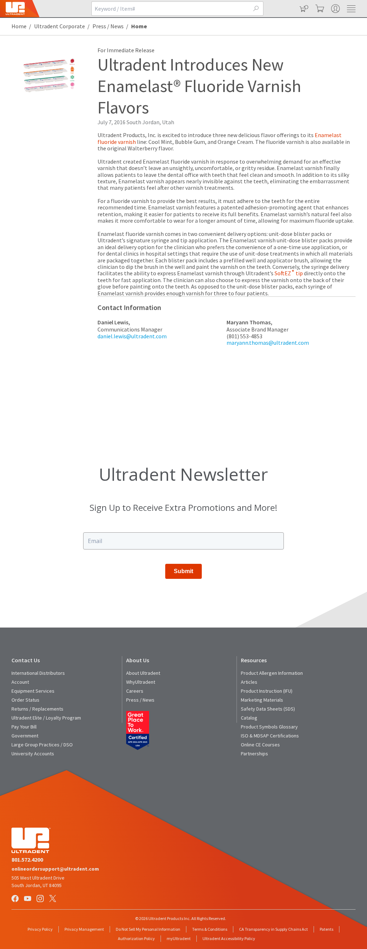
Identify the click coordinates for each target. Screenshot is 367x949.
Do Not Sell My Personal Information (148, 929)
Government (24, 735)
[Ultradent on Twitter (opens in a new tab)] (53, 899)
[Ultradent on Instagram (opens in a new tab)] (41, 899)
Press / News (108, 26)
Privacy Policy (40, 929)
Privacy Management (84, 929)
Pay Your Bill (24, 726)
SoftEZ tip (289, 273)
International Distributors (38, 673)
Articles (249, 682)
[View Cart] (319, 8)
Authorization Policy (136, 938)
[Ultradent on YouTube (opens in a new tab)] (28, 899)
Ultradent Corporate (59, 26)
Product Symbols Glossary (269, 726)
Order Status (25, 700)
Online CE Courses (260, 744)
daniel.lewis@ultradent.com (132, 336)
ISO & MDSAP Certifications (270, 735)
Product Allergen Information (272, 673)
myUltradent (179, 938)
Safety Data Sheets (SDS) (268, 709)
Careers (134, 691)
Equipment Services (32, 691)
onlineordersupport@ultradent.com (55, 869)
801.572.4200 (27, 859)
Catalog (249, 718)
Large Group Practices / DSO (42, 744)
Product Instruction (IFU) (266, 691)
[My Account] (335, 8)
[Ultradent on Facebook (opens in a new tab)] (15, 899)
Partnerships (254, 753)
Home (19, 26)
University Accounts (32, 753)
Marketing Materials (262, 700)
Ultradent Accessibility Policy (228, 938)
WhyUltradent (140, 682)
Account (20, 682)
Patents (326, 929)
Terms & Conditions (209, 929)
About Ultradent (143, 673)
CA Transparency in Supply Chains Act (273, 929)
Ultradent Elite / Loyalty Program (46, 718)
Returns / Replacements (37, 709)
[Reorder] (303, 8)
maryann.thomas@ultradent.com (268, 342)
